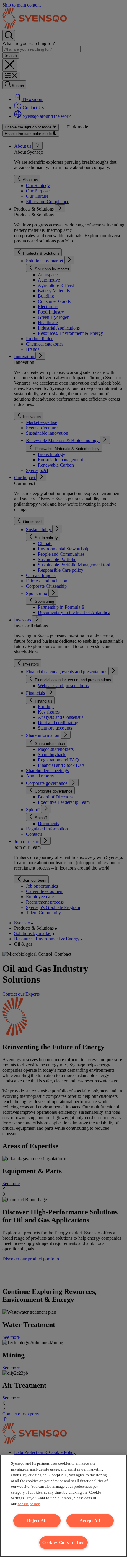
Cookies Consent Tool (63, 1542)
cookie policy (29, 1504)
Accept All (90, 1520)
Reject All (37, 1520)
